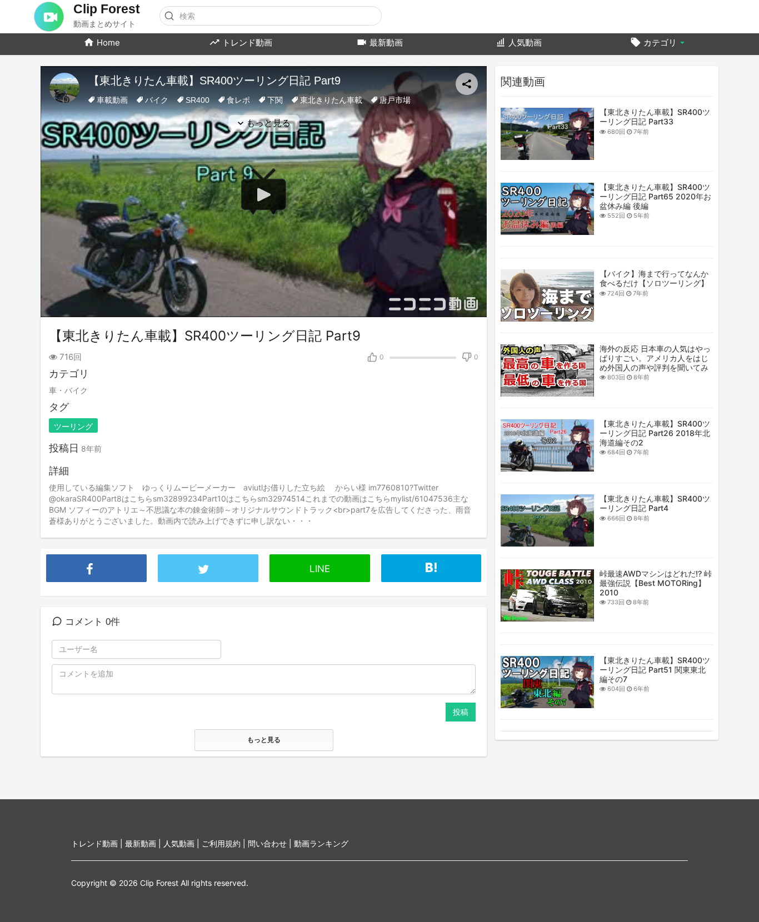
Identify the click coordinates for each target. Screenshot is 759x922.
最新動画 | (144, 843)
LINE (319, 568)
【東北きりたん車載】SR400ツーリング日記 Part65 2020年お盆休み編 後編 (655, 196)
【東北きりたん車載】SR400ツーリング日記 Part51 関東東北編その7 (655, 669)
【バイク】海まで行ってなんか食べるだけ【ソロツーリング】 (654, 278)
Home (107, 42)
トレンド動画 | (98, 843)
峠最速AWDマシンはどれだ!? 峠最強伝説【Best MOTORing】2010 (656, 583)
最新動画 (385, 42)
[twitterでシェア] (208, 557)
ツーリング (73, 426)
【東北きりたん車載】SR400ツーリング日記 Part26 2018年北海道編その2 (655, 433)
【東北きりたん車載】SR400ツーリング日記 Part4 (655, 503)
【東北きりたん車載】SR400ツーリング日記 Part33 (655, 116)
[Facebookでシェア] (96, 557)
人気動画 (524, 42)
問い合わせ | (271, 843)
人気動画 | (182, 843)
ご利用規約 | (225, 843)
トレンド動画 (246, 42)
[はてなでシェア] (431, 564)
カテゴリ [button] (660, 42)
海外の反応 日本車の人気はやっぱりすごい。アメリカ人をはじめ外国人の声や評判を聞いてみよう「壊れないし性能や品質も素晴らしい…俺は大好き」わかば (655, 372)
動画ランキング (321, 843)
